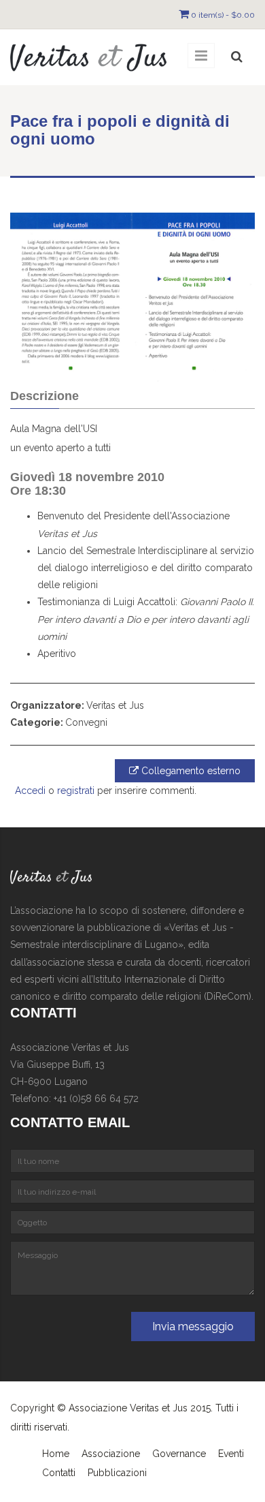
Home (55, 1453)
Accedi (30, 790)
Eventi (231, 1453)
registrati (75, 790)
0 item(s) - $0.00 (223, 15)
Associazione (111, 1453)
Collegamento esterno (190, 770)
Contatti (58, 1472)
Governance (179, 1453)
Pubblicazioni (117, 1472)
